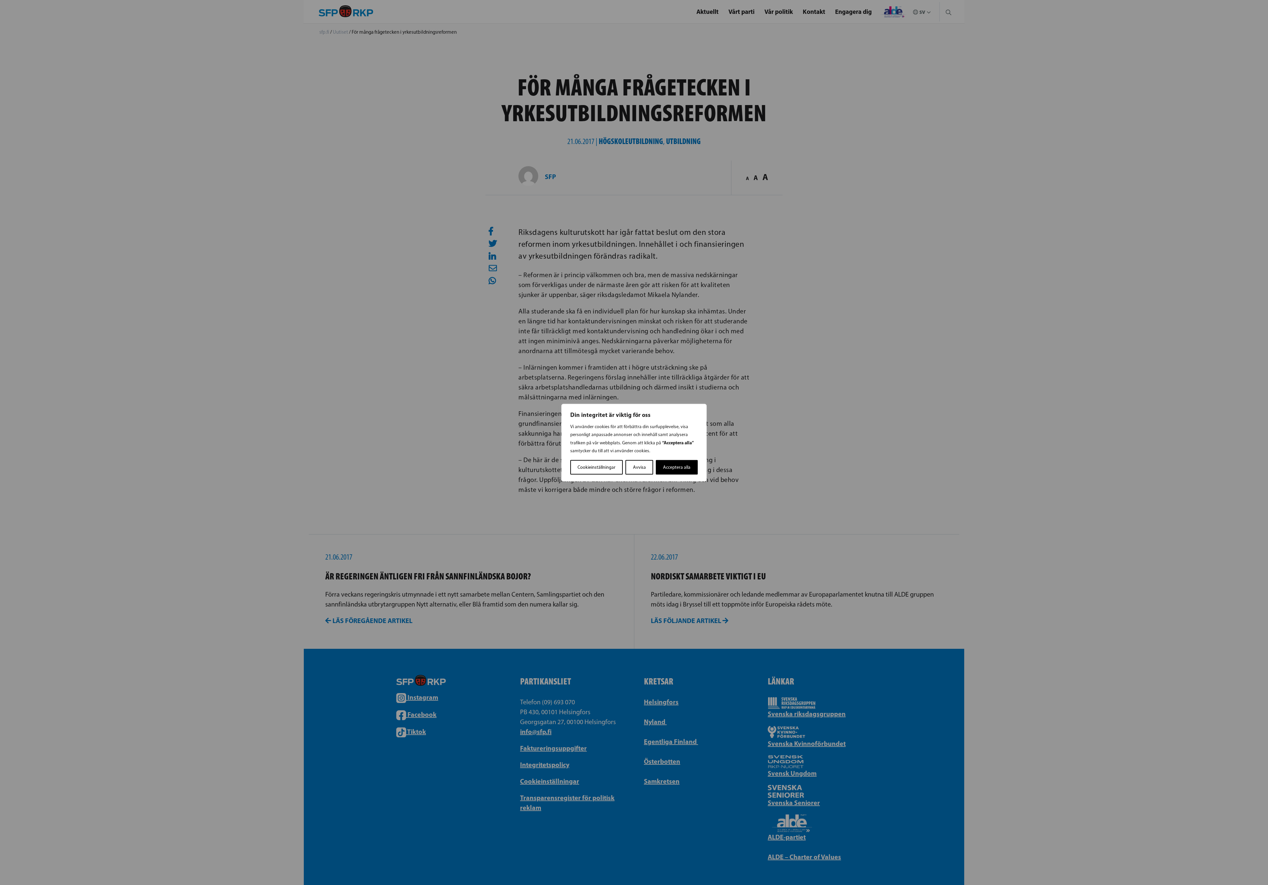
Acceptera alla (676, 467)
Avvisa (639, 467)
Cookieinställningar (597, 467)
